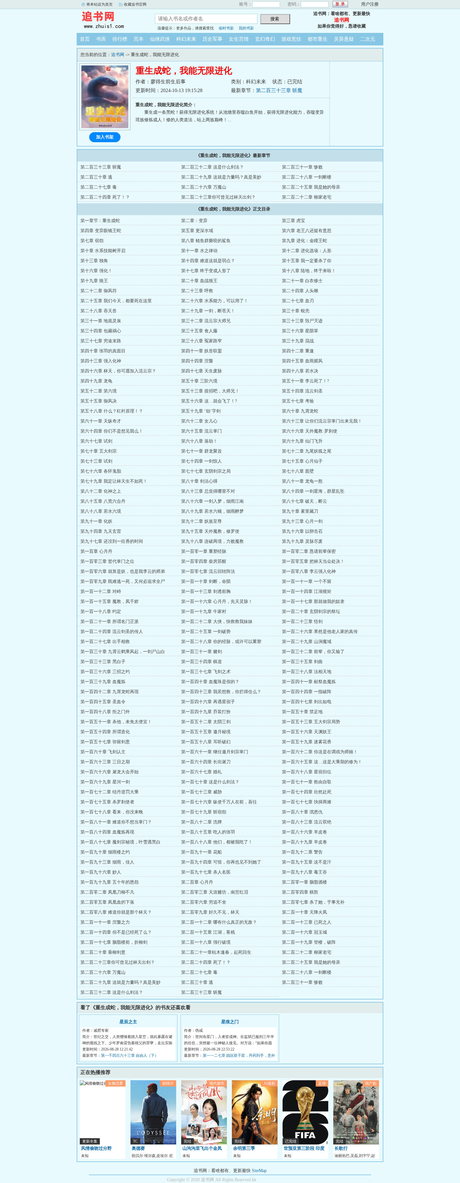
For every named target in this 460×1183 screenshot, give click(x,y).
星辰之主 (128, 1022)
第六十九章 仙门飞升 (302, 441)
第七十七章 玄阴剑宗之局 (206, 471)
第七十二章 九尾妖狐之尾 (306, 451)
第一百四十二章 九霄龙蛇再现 (109, 691)
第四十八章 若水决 (300, 371)
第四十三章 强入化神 (100, 361)
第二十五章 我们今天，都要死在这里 (116, 300)
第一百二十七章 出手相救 (105, 641)
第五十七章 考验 (298, 401)
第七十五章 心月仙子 (302, 461)
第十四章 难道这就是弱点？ (208, 260)
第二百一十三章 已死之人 (306, 922)
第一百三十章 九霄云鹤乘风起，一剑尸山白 (122, 651)
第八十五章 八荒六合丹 (102, 501)
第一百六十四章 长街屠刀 (206, 762)
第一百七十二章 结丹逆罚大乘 (109, 792)
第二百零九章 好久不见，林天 (210, 912)
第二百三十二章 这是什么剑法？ (212, 167)
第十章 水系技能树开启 (102, 250)
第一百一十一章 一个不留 (306, 581)
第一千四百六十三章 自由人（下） (129, 1055)
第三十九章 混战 (298, 341)
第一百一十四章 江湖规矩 (306, 591)
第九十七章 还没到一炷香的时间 (111, 541)
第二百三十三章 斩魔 (279, 90)
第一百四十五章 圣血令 (102, 701)
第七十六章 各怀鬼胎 (100, 471)
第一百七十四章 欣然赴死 (306, 792)
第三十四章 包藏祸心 (100, 331)
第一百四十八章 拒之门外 (105, 711)
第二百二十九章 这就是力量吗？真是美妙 (221, 177)
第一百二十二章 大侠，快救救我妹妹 (217, 621)
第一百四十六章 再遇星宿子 (208, 701)
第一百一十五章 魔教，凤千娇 (109, 601)
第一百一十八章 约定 (100, 611)
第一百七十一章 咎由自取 (306, 782)
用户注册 (370, 4)
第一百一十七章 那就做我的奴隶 (313, 601)
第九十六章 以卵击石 (302, 531)
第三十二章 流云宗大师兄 (206, 321)
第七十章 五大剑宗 (98, 451)
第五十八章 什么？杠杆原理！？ (111, 411)
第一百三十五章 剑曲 (302, 661)
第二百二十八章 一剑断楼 (306, 177)
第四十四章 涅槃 (197, 361)
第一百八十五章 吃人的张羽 (208, 832)
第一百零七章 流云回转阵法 (208, 571)
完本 (139, 39)
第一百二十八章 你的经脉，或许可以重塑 (221, 641)
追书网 (111, 20)
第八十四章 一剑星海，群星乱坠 (313, 491)
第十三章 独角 (94, 260)
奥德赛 (138, 1148)
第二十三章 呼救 (197, 290)
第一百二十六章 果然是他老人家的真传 (320, 631)
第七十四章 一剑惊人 (201, 461)
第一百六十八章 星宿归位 (306, 772)
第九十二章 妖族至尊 (201, 521)
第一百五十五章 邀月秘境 (206, 731)
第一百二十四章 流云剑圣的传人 (111, 631)
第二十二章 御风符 (98, 290)
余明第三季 (244, 1148)
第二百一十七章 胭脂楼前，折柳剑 (113, 942)
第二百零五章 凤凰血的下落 (107, 902)
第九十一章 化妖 (96, 521)
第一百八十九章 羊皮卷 (304, 842)
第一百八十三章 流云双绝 (306, 822)
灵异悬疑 (344, 39)
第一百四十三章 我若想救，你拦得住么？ (221, 691)
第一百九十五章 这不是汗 (306, 862)
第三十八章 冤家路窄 (201, 341)
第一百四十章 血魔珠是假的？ (210, 681)
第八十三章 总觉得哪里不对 (208, 491)
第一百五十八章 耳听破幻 (206, 741)
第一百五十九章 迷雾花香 (306, 741)
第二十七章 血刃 (298, 300)
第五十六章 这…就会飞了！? (209, 401)
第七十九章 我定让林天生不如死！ (113, 481)
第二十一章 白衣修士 (302, 280)
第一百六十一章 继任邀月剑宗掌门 (214, 752)
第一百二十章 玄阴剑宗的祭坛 (311, 611)
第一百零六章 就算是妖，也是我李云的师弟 (122, 571)
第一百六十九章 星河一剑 (105, 782)
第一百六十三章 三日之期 (105, 762)
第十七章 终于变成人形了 (206, 270)
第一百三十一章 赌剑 (201, 651)
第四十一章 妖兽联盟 (201, 351)
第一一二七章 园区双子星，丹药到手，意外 (239, 1055)
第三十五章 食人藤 (199, 331)
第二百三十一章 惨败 (302, 167)
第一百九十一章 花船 (201, 852)
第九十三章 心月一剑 (302, 521)
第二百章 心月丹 (197, 882)
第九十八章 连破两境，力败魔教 (212, 541)
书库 (101, 39)
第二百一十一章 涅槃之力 (105, 922)
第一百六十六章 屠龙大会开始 (109, 772)
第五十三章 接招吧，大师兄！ (210, 391)
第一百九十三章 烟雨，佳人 (107, 862)
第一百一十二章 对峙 (100, 591)
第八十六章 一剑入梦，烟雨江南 (212, 501)
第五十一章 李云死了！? (305, 381)
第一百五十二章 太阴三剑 (206, 721)
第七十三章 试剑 (96, 461)
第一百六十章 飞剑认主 (102, 752)
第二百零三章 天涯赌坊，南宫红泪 (214, 892)
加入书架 (105, 137)
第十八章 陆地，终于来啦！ (309, 270)
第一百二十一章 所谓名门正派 (109, 621)
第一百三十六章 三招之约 (105, 671)
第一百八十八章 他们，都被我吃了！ (217, 842)
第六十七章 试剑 (96, 441)
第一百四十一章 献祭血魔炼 (309, 681)
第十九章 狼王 (94, 280)
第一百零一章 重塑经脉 (203, 551)
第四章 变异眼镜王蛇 (100, 230)
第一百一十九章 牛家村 (203, 611)
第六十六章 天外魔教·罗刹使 (309, 431)
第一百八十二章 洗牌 (201, 822)
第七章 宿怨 (92, 240)
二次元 (367, 39)
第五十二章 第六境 (98, 391)
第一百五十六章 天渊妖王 (306, 731)
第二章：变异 (194, 220)
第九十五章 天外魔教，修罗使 (210, 531)
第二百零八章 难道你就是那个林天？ (116, 912)
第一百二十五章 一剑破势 (206, 631)
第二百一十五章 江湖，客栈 (208, 932)
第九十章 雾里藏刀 (300, 511)
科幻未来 (186, 39)
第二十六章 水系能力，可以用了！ (214, 300)
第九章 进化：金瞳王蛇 (304, 240)
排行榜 (119, 39)
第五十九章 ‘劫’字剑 (201, 411)
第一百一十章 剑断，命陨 (206, 581)
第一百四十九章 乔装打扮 (206, 711)
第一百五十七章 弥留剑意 (105, 741)
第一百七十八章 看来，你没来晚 (111, 812)
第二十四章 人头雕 (300, 290)
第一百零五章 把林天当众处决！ (313, 561)
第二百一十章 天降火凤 (304, 912)
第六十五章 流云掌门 (201, 431)
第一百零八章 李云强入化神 (309, 571)
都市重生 (318, 39)
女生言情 (239, 39)
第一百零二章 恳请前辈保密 (309, 551)
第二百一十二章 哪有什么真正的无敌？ (219, 922)
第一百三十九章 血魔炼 (102, 681)
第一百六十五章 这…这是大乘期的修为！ (322, 762)
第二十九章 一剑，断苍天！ (208, 311)
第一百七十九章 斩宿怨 (203, 812)
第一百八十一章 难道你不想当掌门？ (116, 822)
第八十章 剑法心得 (199, 481)
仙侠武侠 (160, 39)
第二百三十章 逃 (96, 177)
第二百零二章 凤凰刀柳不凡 (107, 892)
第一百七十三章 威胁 (201, 792)
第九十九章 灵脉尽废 (302, 541)
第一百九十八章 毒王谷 (304, 872)
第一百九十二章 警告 (302, 852)
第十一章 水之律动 (199, 250)
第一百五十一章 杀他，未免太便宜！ (116, 721)
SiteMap (259, 1170)
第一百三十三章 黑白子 (102, 661)
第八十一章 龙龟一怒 (302, 481)
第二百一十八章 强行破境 (206, 942)
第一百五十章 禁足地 (302, 711)
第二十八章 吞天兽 (98, 311)
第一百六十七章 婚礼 (201, 772)
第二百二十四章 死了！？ (105, 197)
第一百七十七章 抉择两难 (306, 802)
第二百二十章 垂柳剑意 (102, 952)
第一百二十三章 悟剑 (302, 621)
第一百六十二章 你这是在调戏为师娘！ (320, 752)
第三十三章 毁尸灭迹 (302, 321)
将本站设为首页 (99, 4)
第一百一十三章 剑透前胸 (206, 591)
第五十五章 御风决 (98, 401)
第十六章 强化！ (96, 270)
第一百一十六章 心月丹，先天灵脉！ (217, 601)
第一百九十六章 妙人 (100, 872)
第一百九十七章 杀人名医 (206, 872)
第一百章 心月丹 (96, 551)
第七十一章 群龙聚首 (201, 451)
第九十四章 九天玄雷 (100, 531)
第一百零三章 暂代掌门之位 (107, 561)
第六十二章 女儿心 (199, 421)
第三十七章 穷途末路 (100, 341)
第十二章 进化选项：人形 (306, 250)
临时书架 (226, 28)
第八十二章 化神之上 (100, 491)
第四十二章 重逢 (298, 351)
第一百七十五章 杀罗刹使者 (107, 802)
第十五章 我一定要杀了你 (306, 260)
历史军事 (212, 39)
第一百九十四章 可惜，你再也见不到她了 (221, 862)
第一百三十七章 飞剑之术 (206, 671)
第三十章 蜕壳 (295, 311)
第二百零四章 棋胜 (300, 892)
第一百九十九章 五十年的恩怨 (109, 882)
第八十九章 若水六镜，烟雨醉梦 (212, 511)
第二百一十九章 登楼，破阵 (309, 942)
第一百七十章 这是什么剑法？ (210, 782)
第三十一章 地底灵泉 (100, 321)
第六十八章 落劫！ (199, 441)
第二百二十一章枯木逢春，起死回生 (216, 952)
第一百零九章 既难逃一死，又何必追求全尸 (122, 581)
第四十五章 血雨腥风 (302, 361)
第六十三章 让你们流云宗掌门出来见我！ (322, 421)
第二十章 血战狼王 (199, 280)
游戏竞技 (291, 39)
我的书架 (246, 28)
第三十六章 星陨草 (300, 331)
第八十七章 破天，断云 (304, 501)
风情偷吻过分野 (96, 1148)
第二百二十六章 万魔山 (203, 187)
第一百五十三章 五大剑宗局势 (311, 721)
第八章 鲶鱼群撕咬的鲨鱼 (206, 240)
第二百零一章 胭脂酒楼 (304, 882)
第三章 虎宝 (293, 220)
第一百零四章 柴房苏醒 (203, 561)
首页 (85, 39)
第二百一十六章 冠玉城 (304, 932)
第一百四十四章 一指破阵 (306, 691)
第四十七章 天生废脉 (201, 371)
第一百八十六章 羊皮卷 (304, 832)
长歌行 (341, 1148)
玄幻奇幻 (265, 39)
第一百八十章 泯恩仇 (302, 812)
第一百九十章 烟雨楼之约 (105, 852)
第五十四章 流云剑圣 (302, 391)
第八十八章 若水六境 (100, 511)
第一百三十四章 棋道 (201, 661)
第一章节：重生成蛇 (100, 220)
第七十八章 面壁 (298, 471)
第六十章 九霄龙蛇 (300, 411)
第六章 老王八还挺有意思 (306, 230)
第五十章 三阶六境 (199, 381)
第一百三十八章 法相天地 (306, 671)
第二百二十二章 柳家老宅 (306, 197)
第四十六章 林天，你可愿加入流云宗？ (118, 371)
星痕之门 (230, 1022)
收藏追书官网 (135, 4)
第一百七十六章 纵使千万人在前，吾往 (219, 802)
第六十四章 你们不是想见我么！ (111, 431)
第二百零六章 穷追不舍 (203, 902)
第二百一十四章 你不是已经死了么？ (116, 932)
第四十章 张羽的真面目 (102, 351)
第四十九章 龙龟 (96, 381)
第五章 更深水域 (197, 230)
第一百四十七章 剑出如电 (306, 701)
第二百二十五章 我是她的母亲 (311, 187)
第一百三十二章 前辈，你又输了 (313, 651)
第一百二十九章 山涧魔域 (306, 641)
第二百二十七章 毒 (98, 187)
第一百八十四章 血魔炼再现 (107, 832)
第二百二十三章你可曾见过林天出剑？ (218, 197)
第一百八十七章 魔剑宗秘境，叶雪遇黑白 (120, 842)
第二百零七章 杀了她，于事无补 (313, 902)
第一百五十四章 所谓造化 (105, 731)
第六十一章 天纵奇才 (100, 421)
